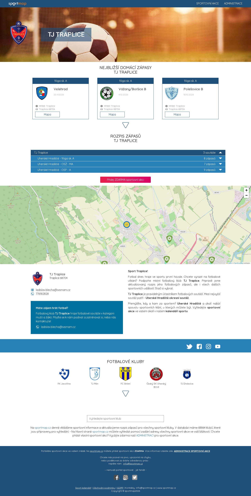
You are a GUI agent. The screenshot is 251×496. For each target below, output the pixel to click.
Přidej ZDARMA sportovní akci (125, 179)
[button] (212, 260)
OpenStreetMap (238, 263)
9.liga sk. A (126, 158)
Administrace (233, 3)
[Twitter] (134, 477)
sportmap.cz (43, 427)
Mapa (47, 114)
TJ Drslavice (187, 383)
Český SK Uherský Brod (156, 385)
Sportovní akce (207, 3)
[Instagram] (126, 477)
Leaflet (230, 263)
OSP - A (126, 170)
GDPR (120, 487)
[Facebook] (117, 477)
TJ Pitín (94, 383)
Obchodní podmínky (104, 487)
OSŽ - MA (126, 164)
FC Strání (125, 383)
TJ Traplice (124, 152)
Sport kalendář (83, 487)
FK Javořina (64, 383)
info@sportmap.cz (133, 463)
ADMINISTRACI (145, 435)
